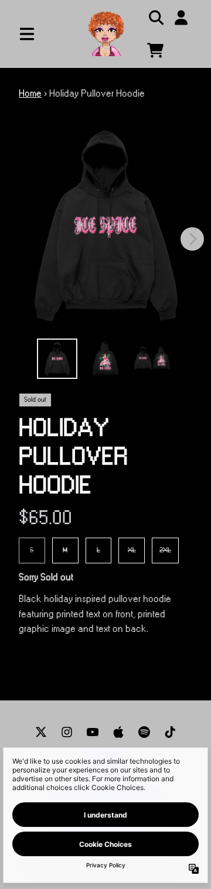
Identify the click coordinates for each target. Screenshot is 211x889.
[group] (57, 358)
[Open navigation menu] (27, 34)
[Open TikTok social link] (170, 732)
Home (30, 93)
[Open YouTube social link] (93, 732)
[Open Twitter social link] (41, 732)
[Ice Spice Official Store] (105, 32)
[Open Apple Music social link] (118, 732)
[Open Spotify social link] (144, 732)
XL (132, 550)
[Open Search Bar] (155, 17)
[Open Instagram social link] (67, 732)
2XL (165, 550)
